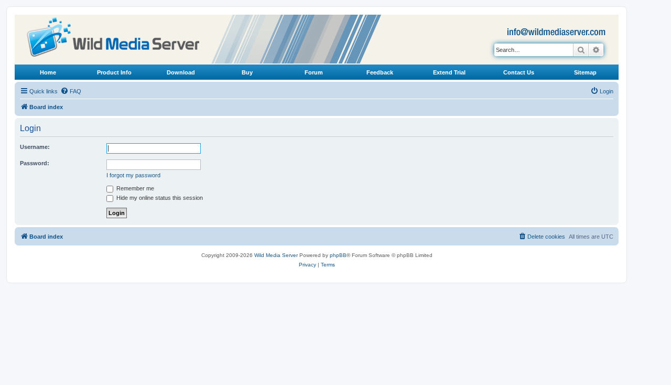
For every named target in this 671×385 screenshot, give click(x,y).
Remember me (134, 188)
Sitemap (585, 72)
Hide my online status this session (159, 198)
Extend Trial (449, 72)
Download (181, 72)
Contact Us (518, 72)
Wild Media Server (276, 255)
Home (48, 72)
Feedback (379, 72)
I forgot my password (133, 175)
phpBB (338, 255)
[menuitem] (70, 91)
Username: (35, 147)
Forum (314, 72)
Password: (34, 163)
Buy (247, 72)
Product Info (114, 72)
